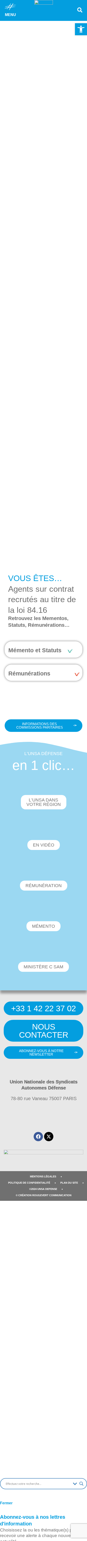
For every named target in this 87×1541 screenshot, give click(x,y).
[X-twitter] (48, 1136)
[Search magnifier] (81, 1483)
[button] (81, 29)
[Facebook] (38, 1136)
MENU (10, 15)
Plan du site (69, 1182)
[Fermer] (6, 1495)
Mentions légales (43, 1176)
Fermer (6, 1503)
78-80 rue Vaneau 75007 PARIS (44, 1098)
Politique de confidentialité (29, 1182)
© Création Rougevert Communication (43, 1195)
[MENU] (10, 7)
